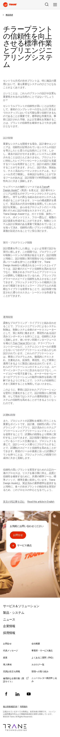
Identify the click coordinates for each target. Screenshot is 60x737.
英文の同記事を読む (14, 501)
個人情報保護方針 (10, 706)
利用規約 (23, 706)
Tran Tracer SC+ (22, 343)
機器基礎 (9, 15)
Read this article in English (40, 501)
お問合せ (18, 535)
